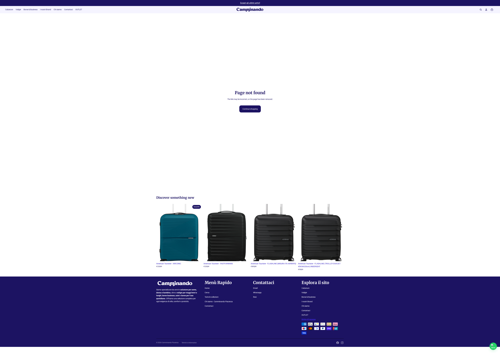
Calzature (305, 288)
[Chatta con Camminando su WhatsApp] (493, 346)
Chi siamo (306, 306)
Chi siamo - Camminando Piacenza (219, 301)
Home (207, 288)
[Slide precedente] (160, 232)
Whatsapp (257, 292)
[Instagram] (342, 342)
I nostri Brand (307, 301)
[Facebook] (337, 342)
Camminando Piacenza (170, 342)
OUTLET (305, 315)
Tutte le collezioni (211, 297)
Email (255, 288)
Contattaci (209, 306)
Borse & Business (308, 297)
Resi (255, 297)
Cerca (207, 292)
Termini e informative (189, 343)
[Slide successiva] (198, 232)
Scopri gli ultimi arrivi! (250, 3)
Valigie (304, 292)
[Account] (486, 10)
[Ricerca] (481, 10)
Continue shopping (250, 109)
